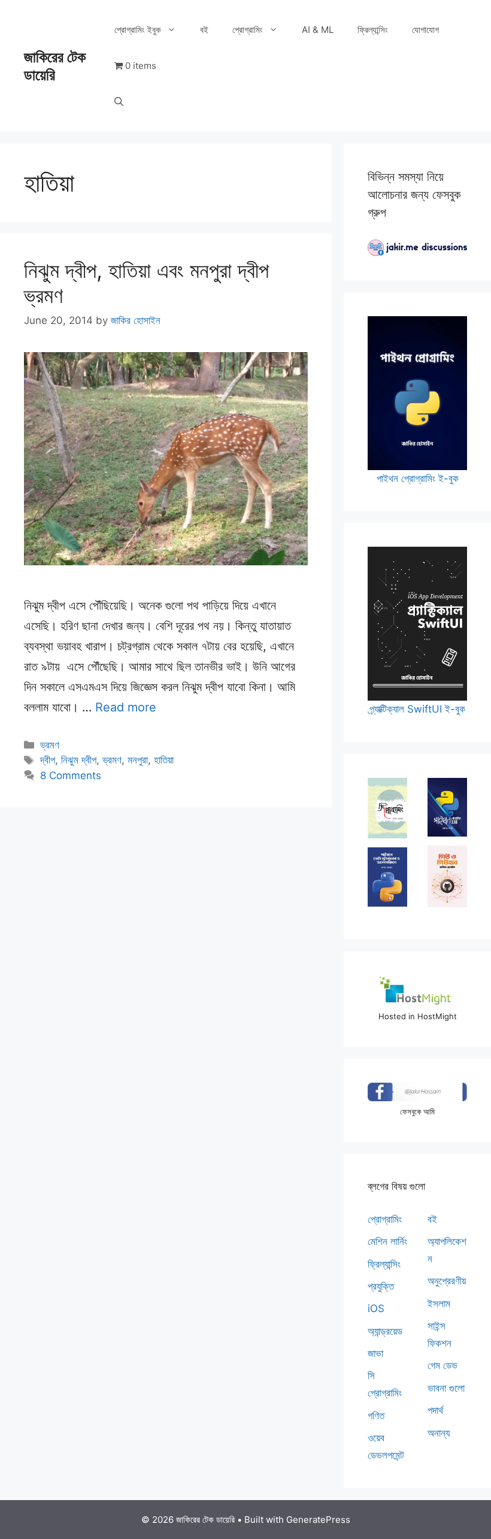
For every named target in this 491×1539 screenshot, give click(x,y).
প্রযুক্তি (381, 1286)
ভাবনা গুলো (446, 1388)
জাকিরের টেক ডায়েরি (55, 66)
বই (204, 29)
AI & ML (318, 29)
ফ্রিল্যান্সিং (372, 29)
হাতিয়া (164, 760)
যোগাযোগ (425, 29)
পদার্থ (435, 1410)
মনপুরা (138, 760)
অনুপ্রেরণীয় (447, 1281)
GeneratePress (318, 1519)
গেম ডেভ (442, 1365)
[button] (118, 102)
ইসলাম (439, 1304)
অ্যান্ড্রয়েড (385, 1331)
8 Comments (70, 775)
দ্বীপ (47, 760)
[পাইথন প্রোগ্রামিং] (447, 807)
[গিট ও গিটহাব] (447, 876)
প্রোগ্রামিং (247, 29)
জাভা (375, 1353)
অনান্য (439, 1433)
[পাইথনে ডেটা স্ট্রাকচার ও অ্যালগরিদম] (387, 877)
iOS (376, 1308)
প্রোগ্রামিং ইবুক (137, 29)
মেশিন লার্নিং (387, 1241)
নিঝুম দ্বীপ (78, 760)
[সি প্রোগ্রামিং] (387, 808)
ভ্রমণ (49, 745)
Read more (125, 707)
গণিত (376, 1416)
